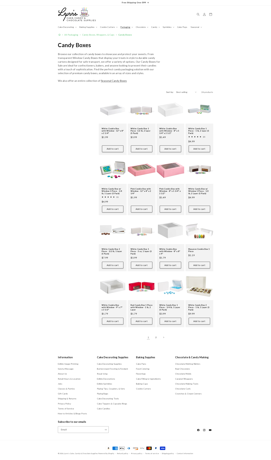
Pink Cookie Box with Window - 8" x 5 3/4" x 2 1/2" (170, 191)
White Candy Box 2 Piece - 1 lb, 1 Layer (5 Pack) (198, 307)
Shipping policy (168, 453)
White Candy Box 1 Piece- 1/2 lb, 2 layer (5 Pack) (140, 130)
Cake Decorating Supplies (109, 364)
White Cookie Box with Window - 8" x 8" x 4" (169, 251)
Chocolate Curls (183, 388)
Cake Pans (141, 364)
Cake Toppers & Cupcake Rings (112, 403)
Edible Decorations (106, 379)
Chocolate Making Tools (186, 384)
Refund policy (122, 453)
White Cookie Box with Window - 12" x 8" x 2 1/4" (113, 130)
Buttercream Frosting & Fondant (112, 369)
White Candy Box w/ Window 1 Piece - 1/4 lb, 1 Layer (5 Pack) (112, 191)
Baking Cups (142, 384)
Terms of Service (66, 408)
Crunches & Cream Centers (188, 393)
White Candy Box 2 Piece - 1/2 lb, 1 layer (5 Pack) (112, 251)
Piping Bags (102, 393)
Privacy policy (136, 453)
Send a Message (65, 369)
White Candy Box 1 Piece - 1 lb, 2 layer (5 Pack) (198, 130)
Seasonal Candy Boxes (114, 80)
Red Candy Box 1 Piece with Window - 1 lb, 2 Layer (142, 307)
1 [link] (148, 337)
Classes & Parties (66, 388)
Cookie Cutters (143, 388)
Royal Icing (102, 374)
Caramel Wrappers (184, 379)
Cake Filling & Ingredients (148, 379)
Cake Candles (103, 408)
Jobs (60, 384)
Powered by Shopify (106, 453)
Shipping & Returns (67, 398)
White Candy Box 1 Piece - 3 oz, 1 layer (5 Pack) (141, 251)
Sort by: (170, 92)
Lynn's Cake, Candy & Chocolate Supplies (81, 453)
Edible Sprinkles (104, 384)
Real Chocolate (182, 369)
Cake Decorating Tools (108, 398)
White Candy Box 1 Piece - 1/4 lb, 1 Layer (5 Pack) (169, 307)
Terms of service (152, 453)
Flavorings (141, 374)
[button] (67, 27)
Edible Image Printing (68, 364)
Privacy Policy (64, 403)
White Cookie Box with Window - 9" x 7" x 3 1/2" (112, 307)
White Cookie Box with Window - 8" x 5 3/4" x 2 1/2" (169, 130)
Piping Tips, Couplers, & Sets (111, 388)
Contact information (185, 453)
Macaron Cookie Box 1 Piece (199, 250)
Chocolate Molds (183, 374)
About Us (62, 374)
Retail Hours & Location (69, 379)
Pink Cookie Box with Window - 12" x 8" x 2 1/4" (141, 191)
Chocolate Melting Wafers (187, 364)
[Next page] (163, 337)
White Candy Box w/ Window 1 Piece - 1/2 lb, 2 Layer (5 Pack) (198, 191)
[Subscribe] (105, 429)
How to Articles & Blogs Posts (72, 413)
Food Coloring (142, 369)
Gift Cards (63, 393)
